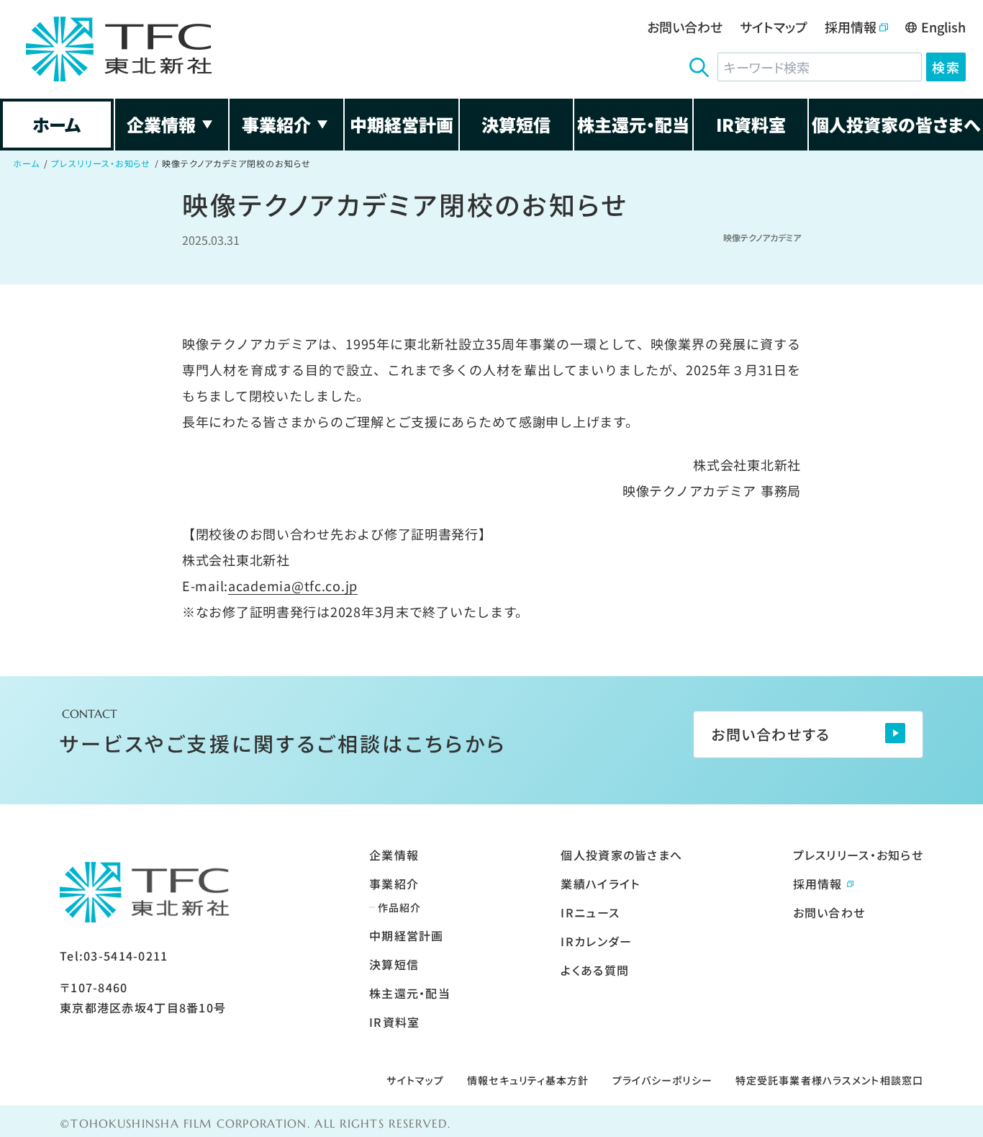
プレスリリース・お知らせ (101, 163)
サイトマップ (773, 26)
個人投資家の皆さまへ (896, 124)
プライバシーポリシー (662, 1080)
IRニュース (590, 912)
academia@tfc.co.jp (293, 585)
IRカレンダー (596, 941)
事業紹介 (276, 124)
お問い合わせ (684, 26)
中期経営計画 (401, 124)
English (943, 26)
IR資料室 (751, 124)
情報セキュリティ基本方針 (528, 1080)
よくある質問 (595, 970)
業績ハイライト (600, 883)
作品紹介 (399, 907)
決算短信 (516, 124)
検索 (946, 67)
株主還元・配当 (633, 124)
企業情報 (161, 124)
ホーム (56, 124)
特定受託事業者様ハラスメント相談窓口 (829, 1080)
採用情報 (850, 26)
